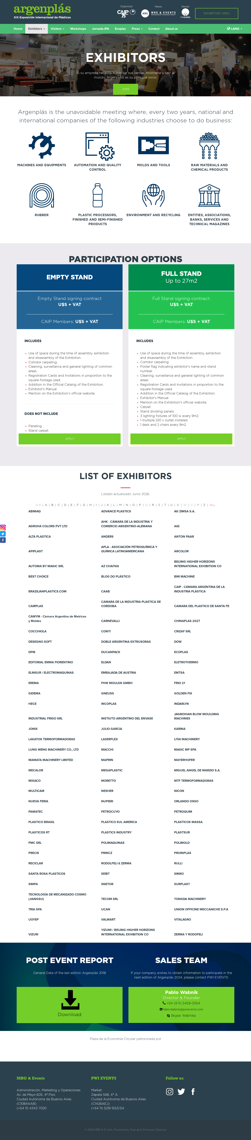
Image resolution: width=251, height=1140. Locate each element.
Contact (153, 28)
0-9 (38, 505)
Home (18, 28)
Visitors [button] (56, 28)
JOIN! (125, 89)
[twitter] (3, 533)
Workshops (78, 28)
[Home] (49, 11)
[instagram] (3, 527)
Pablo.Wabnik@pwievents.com (182, 1009)
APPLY (69, 439)
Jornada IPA (100, 28)
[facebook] (3, 540)
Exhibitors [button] (35, 28)
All (212, 505)
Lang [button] (235, 28)
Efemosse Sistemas (154, 1130)
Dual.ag (134, 1130)
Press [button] (136, 28)
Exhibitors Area (217, 13)
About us (171, 28)
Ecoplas (120, 28)
